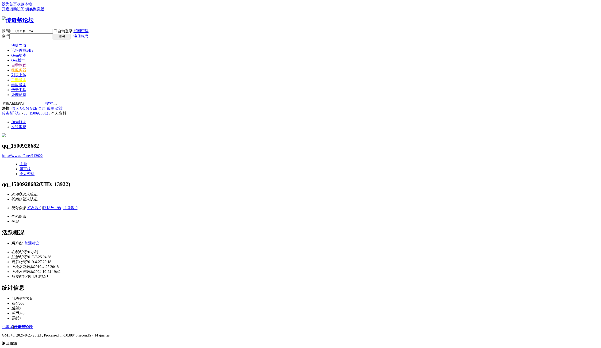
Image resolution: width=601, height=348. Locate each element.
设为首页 (9, 4)
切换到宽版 (34, 9)
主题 (23, 164)
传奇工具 (18, 90)
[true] (55, 104)
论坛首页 (22, 50)
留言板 (25, 169)
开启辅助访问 (13, 9)
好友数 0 (34, 208)
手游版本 (18, 80)
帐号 (5, 31)
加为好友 (18, 122)
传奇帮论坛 (11, 113)
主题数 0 (70, 208)
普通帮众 (31, 243)
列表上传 (18, 75)
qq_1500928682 (36, 113)
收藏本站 (24, 4)
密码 (5, 36)
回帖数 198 (52, 208)
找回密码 (81, 31)
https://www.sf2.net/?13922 (22, 156)
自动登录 (65, 31)
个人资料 (27, 174)
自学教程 (18, 65)
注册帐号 (81, 36)
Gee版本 (18, 60)
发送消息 (18, 127)
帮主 (50, 108)
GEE (33, 108)
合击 (42, 108)
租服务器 (18, 70)
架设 (59, 108)
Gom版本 (18, 55)
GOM (24, 108)
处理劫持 (18, 95)
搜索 (49, 103)
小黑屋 (7, 327)
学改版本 (18, 85)
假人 (15, 108)
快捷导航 (18, 45)
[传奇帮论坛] (18, 20)
